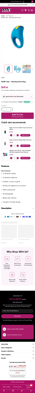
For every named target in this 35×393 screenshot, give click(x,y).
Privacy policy (17, 386)
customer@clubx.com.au (14, 334)
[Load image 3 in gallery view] (26, 69)
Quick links (4, 344)
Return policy (6, 386)
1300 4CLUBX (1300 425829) (15, 329)
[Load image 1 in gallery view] (8, 69)
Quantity (3, 105)
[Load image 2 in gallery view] (17, 69)
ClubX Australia (19, 382)
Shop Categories (6, 347)
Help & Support (6, 354)
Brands (3, 358)
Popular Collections (7, 351)
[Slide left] (2, 69)
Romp (3, 77)
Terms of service (28, 386)
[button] (22, 10)
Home (3, 15)
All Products (9, 15)
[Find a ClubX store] (25, 10)
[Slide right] (32, 69)
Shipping (12, 90)
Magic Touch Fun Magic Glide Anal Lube (20, 140)
